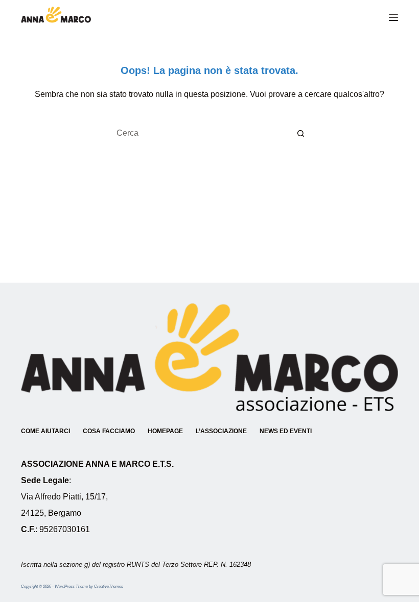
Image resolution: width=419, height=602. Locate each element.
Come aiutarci (45, 431)
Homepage (165, 431)
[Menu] (393, 17)
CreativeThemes (108, 586)
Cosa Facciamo (109, 431)
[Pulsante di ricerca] (301, 133)
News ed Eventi (286, 431)
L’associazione (221, 431)
